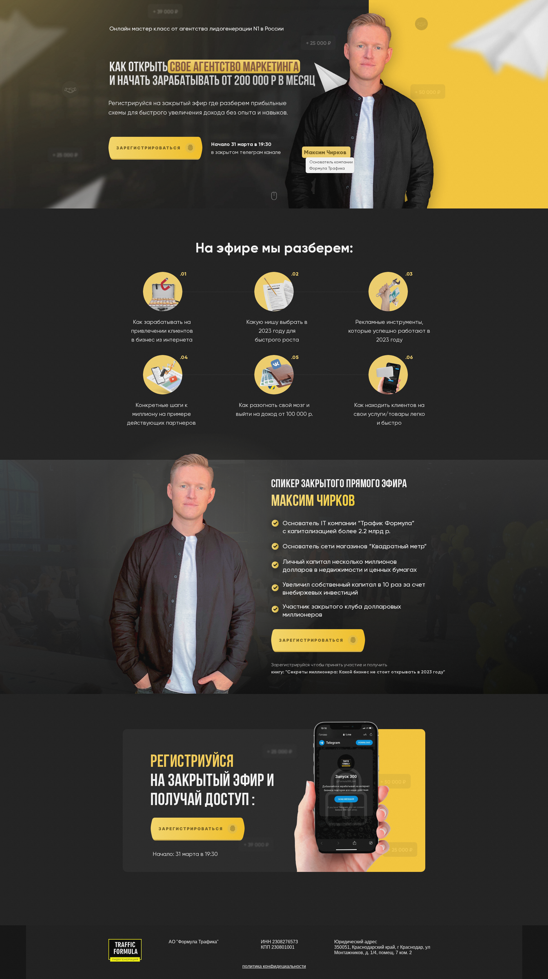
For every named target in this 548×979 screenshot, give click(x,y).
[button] (155, 148)
